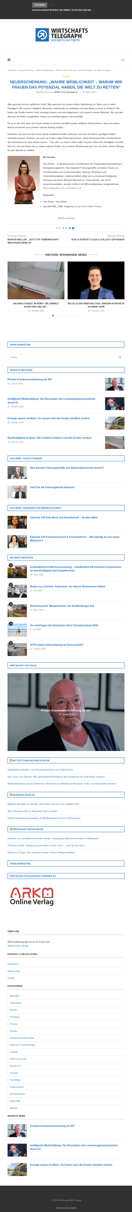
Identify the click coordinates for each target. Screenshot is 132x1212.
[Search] (122, 60)
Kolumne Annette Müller (22, 1038)
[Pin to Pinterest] (70, 228)
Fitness (13, 1024)
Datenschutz (14, 971)
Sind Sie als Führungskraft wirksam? (52, 487)
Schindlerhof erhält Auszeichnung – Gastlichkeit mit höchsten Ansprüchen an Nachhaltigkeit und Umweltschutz (75, 569)
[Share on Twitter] (66, 228)
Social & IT (15, 1066)
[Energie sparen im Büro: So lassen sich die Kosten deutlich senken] (114, 423)
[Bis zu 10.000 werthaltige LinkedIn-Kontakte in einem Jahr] (96, 280)
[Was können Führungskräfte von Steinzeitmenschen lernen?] (17, 472)
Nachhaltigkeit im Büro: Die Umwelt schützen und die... (62, 10)
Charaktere (15, 1003)
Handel (13, 1031)
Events (13, 1009)
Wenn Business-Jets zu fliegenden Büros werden (32, 811)
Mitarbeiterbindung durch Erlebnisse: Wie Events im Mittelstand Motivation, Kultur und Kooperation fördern (62, 783)
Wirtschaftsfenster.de (28, 829)
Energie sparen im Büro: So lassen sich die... (56, 5)
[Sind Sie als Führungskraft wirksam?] (17, 492)
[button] (49, 5)
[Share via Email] (73, 228)
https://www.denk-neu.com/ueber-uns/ (62, 188)
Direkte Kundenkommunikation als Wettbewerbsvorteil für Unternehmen (44, 818)
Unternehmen (17, 1087)
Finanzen (14, 1017)
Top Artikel (15, 1080)
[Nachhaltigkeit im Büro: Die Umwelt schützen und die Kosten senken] (36, 280)
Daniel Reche (81, 206)
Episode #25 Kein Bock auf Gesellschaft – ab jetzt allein (63, 517)
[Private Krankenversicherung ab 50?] (114, 384)
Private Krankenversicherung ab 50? (30, 379)
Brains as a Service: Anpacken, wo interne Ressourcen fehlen (67, 586)
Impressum (13, 964)
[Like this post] (59, 228)
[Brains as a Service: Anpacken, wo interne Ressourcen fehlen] (17, 591)
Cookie (11, 978)
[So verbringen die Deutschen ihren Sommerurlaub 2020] (17, 630)
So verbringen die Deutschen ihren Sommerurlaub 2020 (64, 625)
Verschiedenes (17, 1094)
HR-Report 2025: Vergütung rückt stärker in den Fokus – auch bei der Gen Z (47, 845)
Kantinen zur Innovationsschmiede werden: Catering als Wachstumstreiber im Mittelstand (53, 838)
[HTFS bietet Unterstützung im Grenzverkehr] (17, 649)
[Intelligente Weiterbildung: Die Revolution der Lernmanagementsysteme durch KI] (114, 403)
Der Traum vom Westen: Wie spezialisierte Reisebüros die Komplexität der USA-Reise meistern (56, 776)
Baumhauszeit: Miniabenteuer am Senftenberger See (62, 606)
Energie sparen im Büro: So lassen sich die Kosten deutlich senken (49, 418)
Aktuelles (14, 996)
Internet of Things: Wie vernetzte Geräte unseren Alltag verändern (41, 852)
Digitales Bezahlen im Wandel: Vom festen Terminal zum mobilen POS (43, 804)
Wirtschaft (15, 1101)
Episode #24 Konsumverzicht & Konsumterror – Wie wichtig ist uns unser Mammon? (75, 539)
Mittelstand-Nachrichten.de (31, 760)
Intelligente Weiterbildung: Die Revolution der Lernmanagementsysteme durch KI (51, 401)
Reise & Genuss (18, 1059)
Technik (14, 1073)
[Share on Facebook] (63, 228)
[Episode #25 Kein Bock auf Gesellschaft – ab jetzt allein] (17, 522)
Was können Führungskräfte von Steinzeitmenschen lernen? (67, 467)
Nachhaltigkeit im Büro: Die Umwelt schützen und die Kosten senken (49, 437)
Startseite (12, 70)
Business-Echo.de (24, 795)
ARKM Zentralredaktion (66, 92)
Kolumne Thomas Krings (22, 1045)
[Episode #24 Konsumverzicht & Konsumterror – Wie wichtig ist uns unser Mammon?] (17, 541)
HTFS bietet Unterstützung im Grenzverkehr (56, 644)
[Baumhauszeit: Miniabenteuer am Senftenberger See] (17, 610)
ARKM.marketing (66, 218)
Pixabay (98, 206)
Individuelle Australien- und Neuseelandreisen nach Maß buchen (40, 769)
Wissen (13, 1108)
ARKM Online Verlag (18, 946)
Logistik (14, 1052)
